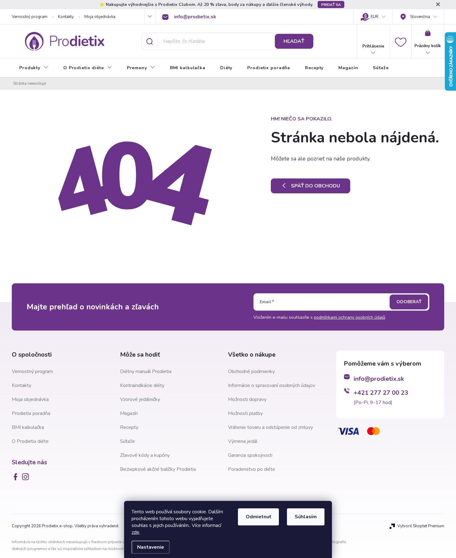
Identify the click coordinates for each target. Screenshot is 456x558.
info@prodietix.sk (379, 379)
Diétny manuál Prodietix (146, 371)
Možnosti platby (245, 413)
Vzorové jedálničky (140, 399)
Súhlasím (306, 516)
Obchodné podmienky (251, 371)
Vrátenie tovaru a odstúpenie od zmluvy (270, 427)
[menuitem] (34, 68)
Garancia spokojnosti (250, 455)
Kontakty (66, 17)
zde (135, 532)
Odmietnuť (258, 516)
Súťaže (127, 441)
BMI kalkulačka (28, 427)
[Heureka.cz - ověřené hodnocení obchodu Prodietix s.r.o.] (367, 472)
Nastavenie (150, 547)
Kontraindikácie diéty (142, 385)
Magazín (129, 413)
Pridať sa (331, 4)
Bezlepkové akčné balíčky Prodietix (158, 469)
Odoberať (409, 302)
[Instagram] (27, 477)
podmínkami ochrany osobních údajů (349, 317)
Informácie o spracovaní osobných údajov (271, 385)
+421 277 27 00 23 (381, 393)
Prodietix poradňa (31, 413)
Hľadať (294, 41)
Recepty (129, 427)
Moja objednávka (99, 17)
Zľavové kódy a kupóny (145, 455)
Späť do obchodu (315, 185)
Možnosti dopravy (247, 399)
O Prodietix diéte (30, 441)
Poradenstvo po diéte (251, 469)
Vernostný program (29, 17)
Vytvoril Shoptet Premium (420, 526)
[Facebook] (17, 477)
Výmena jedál (242, 441)
